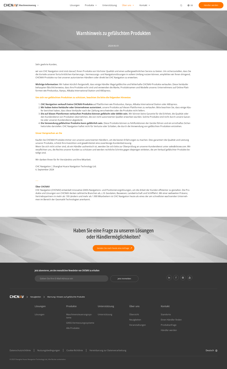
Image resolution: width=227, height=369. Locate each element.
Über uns (126, 5)
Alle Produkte (72, 328)
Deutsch (210, 350)
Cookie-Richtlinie (74, 350)
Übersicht (134, 314)
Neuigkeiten (135, 319)
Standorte (166, 314)
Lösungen (75, 5)
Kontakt (143, 5)
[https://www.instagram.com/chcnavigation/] (182, 277)
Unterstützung (109, 5)
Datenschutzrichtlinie (20, 350)
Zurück (42, 16)
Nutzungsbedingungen (48, 350)
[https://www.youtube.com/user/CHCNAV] (189, 277)
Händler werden (211, 5)
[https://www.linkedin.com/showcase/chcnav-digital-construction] (169, 277)
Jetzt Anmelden (124, 278)
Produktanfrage (168, 324)
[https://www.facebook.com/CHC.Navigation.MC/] (176, 277)
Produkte (89, 5)
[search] (181, 5)
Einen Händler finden (171, 319)
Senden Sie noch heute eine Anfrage (113, 248)
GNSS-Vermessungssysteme (80, 322)
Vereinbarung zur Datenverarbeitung (107, 350)
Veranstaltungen (137, 324)
